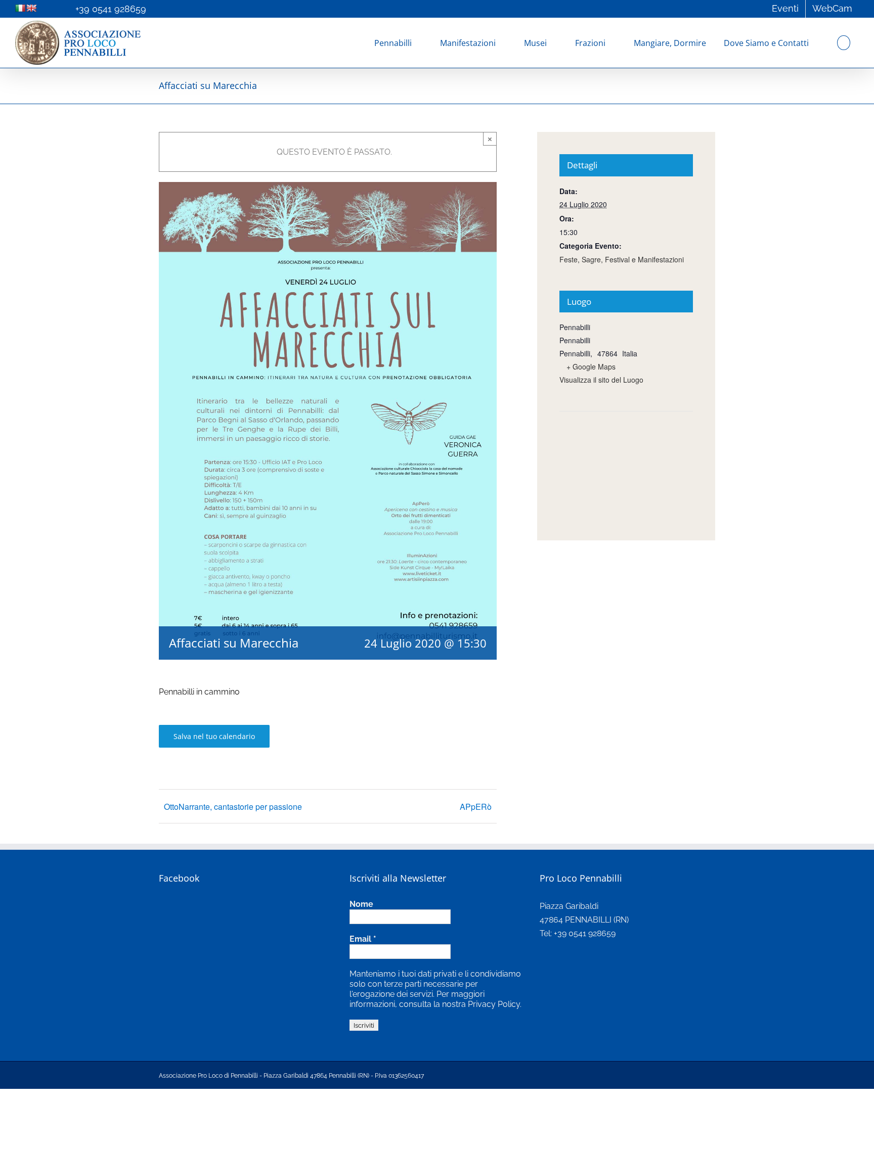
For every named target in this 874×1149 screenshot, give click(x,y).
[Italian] (20, 8)
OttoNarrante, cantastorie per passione (233, 806)
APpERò (476, 806)
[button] (843, 42)
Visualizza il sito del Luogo (601, 380)
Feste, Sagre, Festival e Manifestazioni (621, 259)
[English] (31, 8)
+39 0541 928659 (110, 9)
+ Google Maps (591, 366)
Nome (361, 904)
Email (362, 939)
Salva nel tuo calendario (214, 736)
